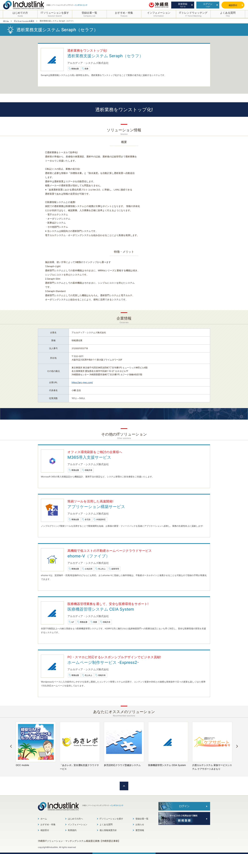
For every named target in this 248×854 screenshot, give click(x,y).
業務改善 (75, 68)
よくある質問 (106, 824)
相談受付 (44, 830)
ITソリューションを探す (111, 818)
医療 (86, 68)
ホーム (43, 818)
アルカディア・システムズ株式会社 (88, 62)
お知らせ (139, 824)
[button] (11, 746)
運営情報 (139, 830)
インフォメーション (77, 824)
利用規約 (72, 830)
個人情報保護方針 (108, 830)
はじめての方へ (75, 818)
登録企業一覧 (141, 818)
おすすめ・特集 (48, 824)
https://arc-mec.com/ (82, 382)
